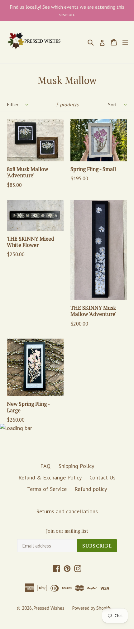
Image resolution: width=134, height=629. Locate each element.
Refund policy (90, 489)
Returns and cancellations (67, 511)
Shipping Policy (76, 465)
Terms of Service (47, 489)
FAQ (45, 465)
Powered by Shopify (91, 608)
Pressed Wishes (49, 608)
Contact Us (102, 477)
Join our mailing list (67, 531)
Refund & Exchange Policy (50, 477)
